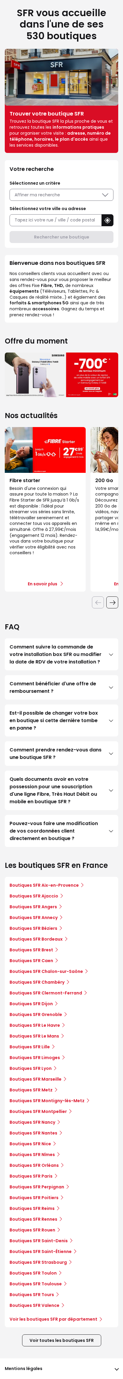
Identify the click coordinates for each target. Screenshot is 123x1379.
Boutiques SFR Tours (32, 1295)
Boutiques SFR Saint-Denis (39, 1241)
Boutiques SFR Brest (31, 950)
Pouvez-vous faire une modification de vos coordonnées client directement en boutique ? (54, 831)
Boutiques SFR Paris (31, 1176)
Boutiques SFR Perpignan (37, 1187)
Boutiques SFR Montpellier (38, 1111)
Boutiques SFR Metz (31, 1090)
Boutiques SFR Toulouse (36, 1284)
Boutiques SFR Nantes (33, 1133)
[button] (107, 220)
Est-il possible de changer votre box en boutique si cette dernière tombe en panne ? (54, 720)
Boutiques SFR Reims (32, 1208)
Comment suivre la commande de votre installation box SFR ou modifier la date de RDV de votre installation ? (56, 654)
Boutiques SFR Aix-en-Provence (44, 885)
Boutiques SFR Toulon (33, 1273)
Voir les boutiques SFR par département (53, 1319)
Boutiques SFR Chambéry (37, 982)
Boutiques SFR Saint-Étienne (41, 1252)
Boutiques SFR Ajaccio (34, 896)
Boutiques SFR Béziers (33, 928)
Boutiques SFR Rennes (33, 1219)
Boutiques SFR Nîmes (32, 1155)
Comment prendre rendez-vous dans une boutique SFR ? (56, 753)
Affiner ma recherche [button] (37, 195)
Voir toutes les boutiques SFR (62, 1340)
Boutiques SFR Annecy (34, 918)
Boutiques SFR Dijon (31, 1004)
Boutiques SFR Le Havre (35, 1025)
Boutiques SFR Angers (33, 907)
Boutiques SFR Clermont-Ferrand (46, 993)
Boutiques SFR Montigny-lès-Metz (47, 1101)
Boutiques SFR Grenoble (36, 1014)
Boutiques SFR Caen (31, 961)
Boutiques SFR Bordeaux (36, 939)
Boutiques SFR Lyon (31, 1068)
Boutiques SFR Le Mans (34, 1036)
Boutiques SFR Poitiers (34, 1198)
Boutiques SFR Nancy (32, 1122)
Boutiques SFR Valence (34, 1305)
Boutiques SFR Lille (30, 1047)
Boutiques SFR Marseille (35, 1079)
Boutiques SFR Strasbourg (38, 1262)
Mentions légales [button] (23, 1369)
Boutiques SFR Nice (30, 1144)
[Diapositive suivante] (112, 602)
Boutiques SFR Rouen (32, 1230)
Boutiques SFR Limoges (35, 1058)
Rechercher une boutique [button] (61, 237)
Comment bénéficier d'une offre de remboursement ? (53, 687)
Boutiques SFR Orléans (34, 1165)
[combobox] (55, 220)
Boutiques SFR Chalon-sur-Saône (46, 971)
